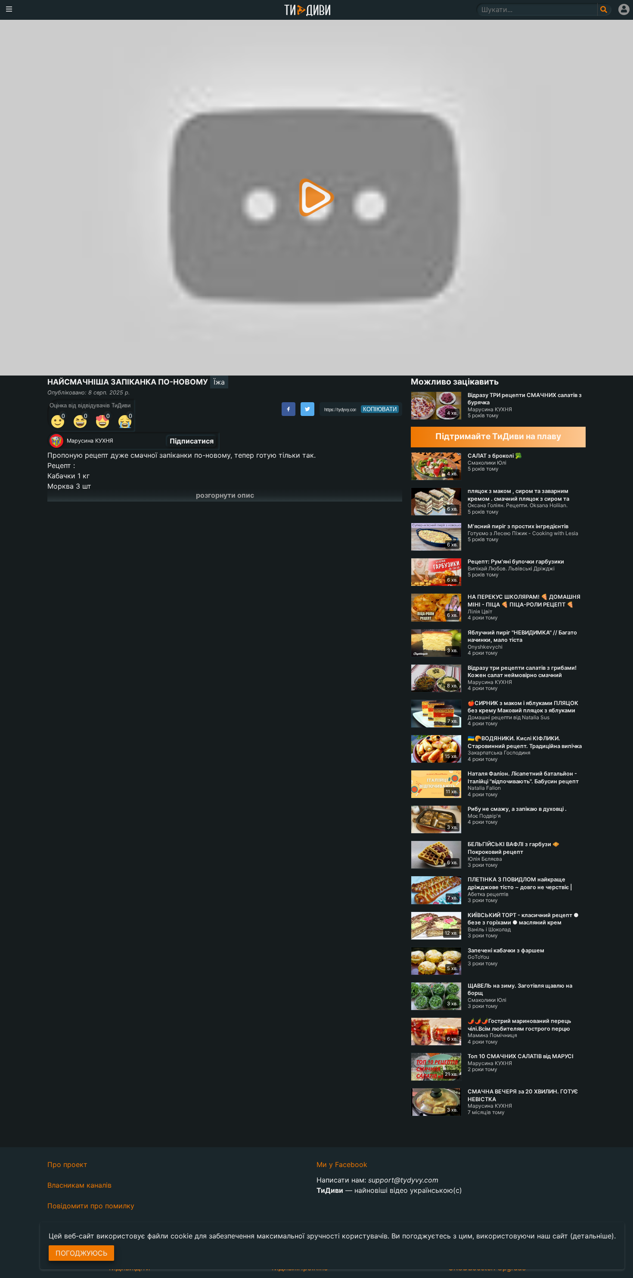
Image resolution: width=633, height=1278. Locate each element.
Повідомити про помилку (90, 1205)
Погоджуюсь (81, 1253)
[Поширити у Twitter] (307, 409)
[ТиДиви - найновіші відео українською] (307, 11)
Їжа (219, 382)
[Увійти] (624, 9)
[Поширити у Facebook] (288, 409)
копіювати (380, 409)
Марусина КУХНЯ (90, 440)
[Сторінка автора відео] (56, 441)
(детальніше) (592, 1236)
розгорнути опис (225, 495)
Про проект (67, 1164)
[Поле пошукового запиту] (604, 9)
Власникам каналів (79, 1185)
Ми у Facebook (341, 1164)
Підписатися (192, 441)
